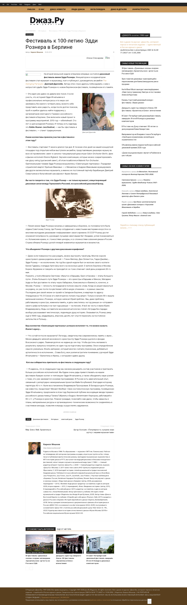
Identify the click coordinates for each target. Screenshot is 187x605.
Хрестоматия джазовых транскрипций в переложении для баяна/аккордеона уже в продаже (140, 81)
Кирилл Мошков (37, 52)
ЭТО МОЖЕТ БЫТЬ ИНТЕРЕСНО (40, 529)
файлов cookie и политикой (100, 600)
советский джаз (66, 419)
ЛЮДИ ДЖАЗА (78, 9)
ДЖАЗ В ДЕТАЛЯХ (119, 9)
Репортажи (60, 552)
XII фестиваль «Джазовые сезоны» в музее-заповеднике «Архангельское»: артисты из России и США (140, 71)
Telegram (27, 4)
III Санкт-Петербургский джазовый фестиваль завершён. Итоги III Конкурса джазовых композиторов (141, 118)
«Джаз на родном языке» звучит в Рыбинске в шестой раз (141, 154)
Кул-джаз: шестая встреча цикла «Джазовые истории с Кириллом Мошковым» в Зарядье (139, 204)
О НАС (41, 9)
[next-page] (31, 568)
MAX (39, 4)
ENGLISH (31, 9)
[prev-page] (27, 568)
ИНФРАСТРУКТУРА (140, 9)
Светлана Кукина (129, 180)
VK (3, 4)
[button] (158, 9)
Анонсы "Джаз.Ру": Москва (34, 552)
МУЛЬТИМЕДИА (97, 9)
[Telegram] (45, 517)
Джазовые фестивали (40, 419)
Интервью (42, 31)
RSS (20, 4)
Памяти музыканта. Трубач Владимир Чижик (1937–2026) (139, 182)
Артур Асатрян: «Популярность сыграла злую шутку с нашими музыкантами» (94, 431)
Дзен (34, 4)
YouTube (14, 4)
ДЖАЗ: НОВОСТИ (58, 9)
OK (8, 4)
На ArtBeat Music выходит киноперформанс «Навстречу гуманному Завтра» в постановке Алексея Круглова (141, 92)
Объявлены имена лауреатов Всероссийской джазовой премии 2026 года (141, 146)
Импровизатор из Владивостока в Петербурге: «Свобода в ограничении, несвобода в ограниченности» (141, 137)
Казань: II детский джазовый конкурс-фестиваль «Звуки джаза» (138, 101)
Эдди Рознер (79, 419)
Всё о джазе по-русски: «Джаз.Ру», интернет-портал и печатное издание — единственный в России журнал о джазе (140, 44)
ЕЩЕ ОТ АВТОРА (64, 529)
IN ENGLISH (65, 597)
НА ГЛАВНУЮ (31, 31)
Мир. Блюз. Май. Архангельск (38, 430)
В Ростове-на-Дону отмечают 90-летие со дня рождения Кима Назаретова (140, 127)
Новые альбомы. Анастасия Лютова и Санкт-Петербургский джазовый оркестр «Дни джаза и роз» (140, 193)
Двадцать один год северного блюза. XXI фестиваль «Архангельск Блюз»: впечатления (141, 109)
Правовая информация (50, 597)
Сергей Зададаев (128, 213)
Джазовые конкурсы (93, 552)
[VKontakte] (50, 517)
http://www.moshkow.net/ (52, 448)
